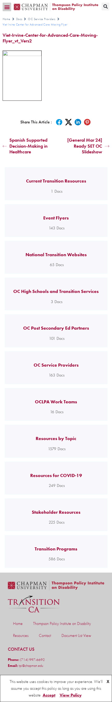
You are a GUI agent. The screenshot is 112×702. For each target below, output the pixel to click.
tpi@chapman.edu (30, 665)
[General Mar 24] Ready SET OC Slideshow (84, 146)
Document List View (76, 635)
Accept (49, 695)
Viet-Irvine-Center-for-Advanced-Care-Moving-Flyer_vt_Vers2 (50, 38)
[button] (7, 7)
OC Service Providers (41, 19)
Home (6, 19)
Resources (20, 635)
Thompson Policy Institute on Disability (62, 623)
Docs (19, 19)
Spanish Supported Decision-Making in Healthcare (28, 146)
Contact (45, 635)
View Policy (71, 695)
